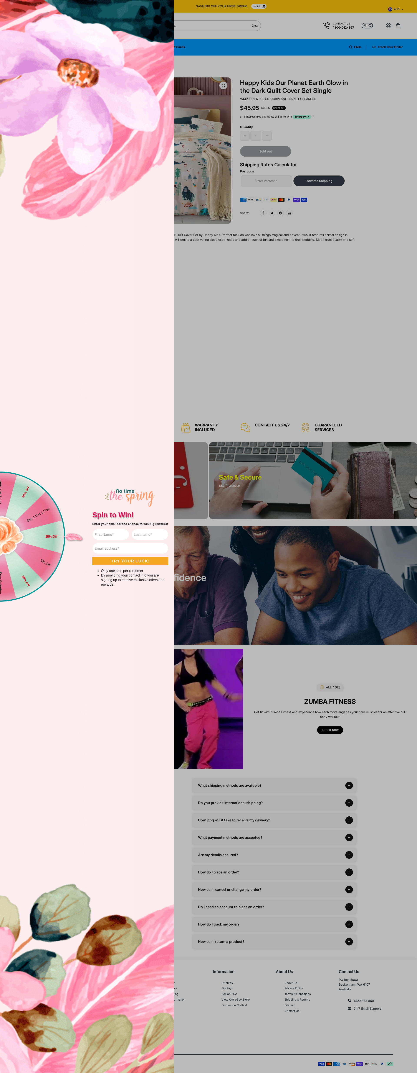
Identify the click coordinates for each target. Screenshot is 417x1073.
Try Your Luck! (130, 561)
